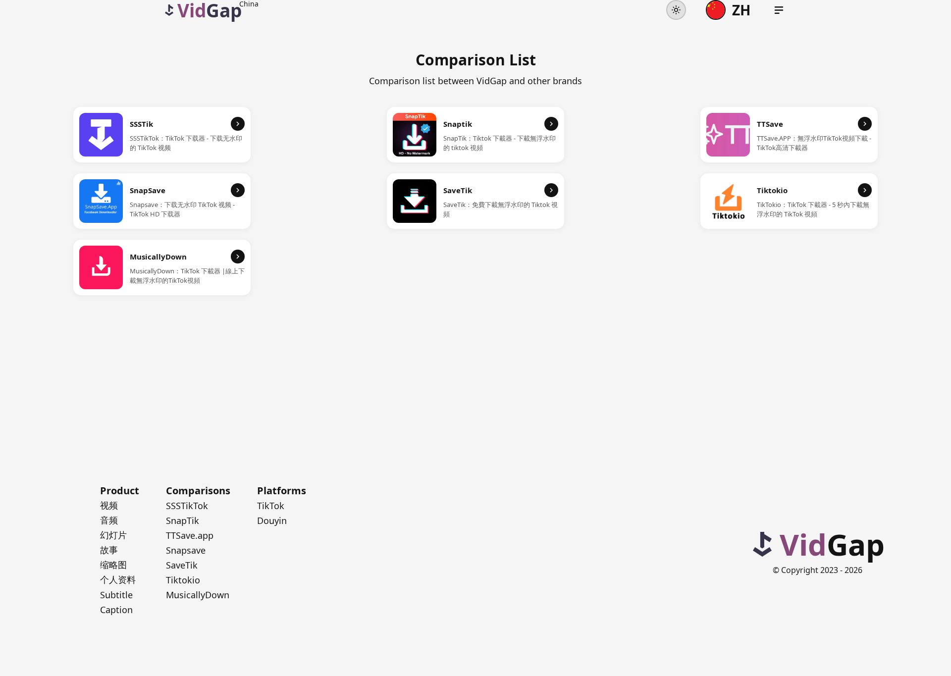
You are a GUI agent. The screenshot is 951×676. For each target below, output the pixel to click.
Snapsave (186, 550)
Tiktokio (183, 580)
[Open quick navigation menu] (779, 10)
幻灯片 (113, 535)
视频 (109, 505)
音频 (109, 520)
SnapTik (182, 520)
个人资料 (118, 579)
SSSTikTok (187, 506)
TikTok (270, 506)
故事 (109, 550)
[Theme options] (676, 10)
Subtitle (116, 595)
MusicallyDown (197, 595)
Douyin (272, 520)
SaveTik (182, 565)
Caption (116, 610)
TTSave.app (189, 535)
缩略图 (113, 565)
